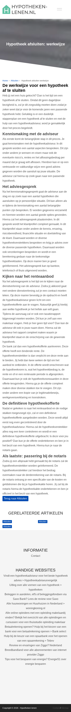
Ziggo (40, 654)
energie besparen (35, 663)
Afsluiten (14, 81)
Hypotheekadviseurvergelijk (40, 580)
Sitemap (65, 708)
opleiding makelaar (54, 622)
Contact (35, 555)
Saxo (55, 599)
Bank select (59, 631)
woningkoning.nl (35, 608)
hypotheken (35, 589)
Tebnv (50, 640)
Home (5, 81)
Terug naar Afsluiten (15, 498)
